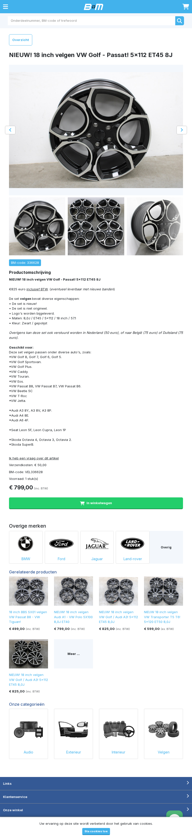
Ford (61, 559)
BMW (26, 559)
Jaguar (97, 559)
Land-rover (133, 559)
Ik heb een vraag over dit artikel (34, 458)
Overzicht (20, 40)
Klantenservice (15, 797)
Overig (166, 547)
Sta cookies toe (96, 831)
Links (7, 783)
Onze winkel (13, 810)
